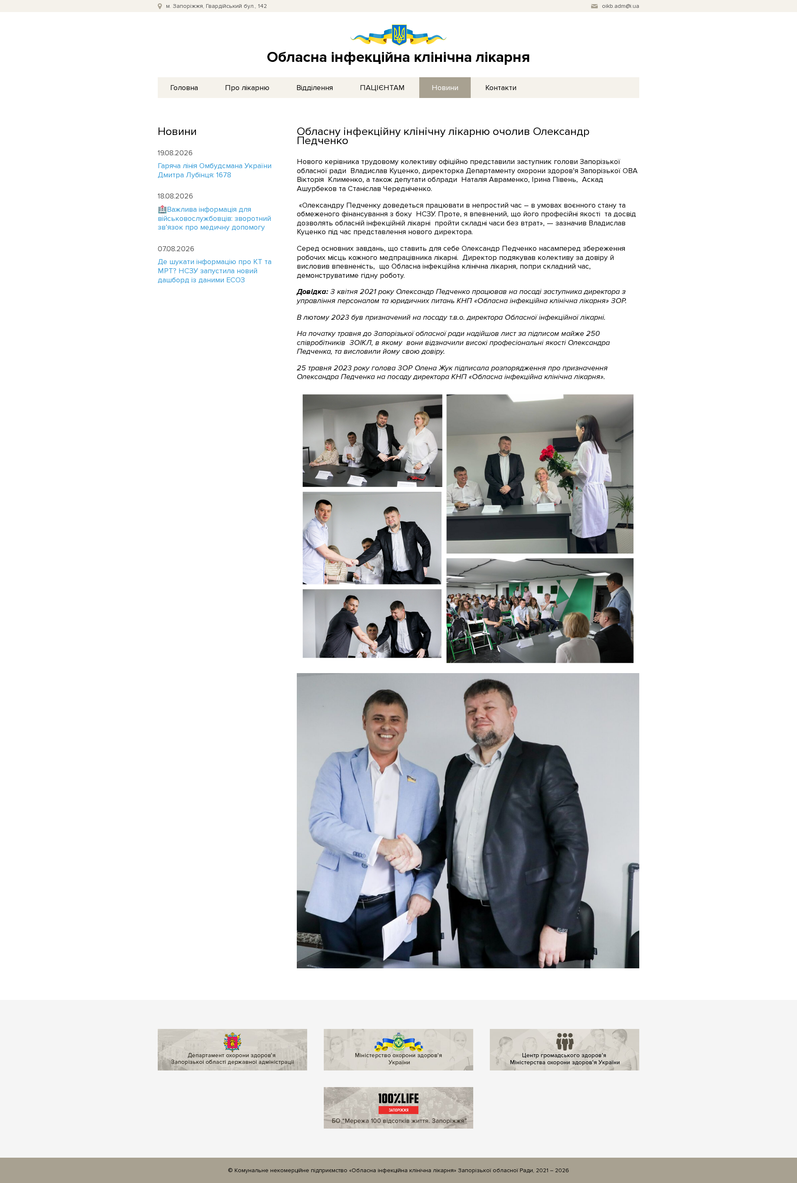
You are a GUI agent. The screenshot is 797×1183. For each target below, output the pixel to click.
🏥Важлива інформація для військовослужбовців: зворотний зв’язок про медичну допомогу (214, 218)
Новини (445, 87)
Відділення (314, 87)
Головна (184, 87)
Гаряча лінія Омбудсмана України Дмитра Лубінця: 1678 (214, 170)
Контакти (500, 87)
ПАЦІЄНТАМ (382, 87)
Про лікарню (247, 87)
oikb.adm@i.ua (620, 6)
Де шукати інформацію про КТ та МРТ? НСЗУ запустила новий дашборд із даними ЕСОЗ (214, 270)
